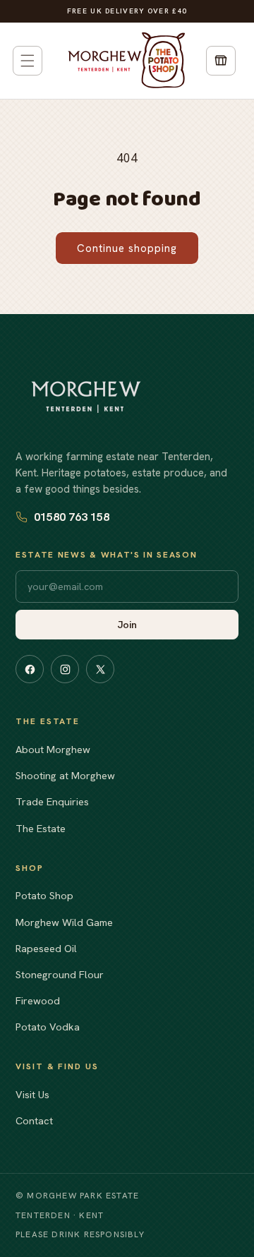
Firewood (38, 1000)
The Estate (41, 828)
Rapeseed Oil (46, 948)
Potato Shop (44, 895)
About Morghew (53, 749)
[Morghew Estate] (86, 397)
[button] (27, 61)
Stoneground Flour (60, 974)
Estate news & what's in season (106, 554)
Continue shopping (127, 248)
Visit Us (32, 1094)
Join (127, 624)
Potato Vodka (48, 1026)
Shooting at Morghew (65, 775)
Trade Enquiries (52, 801)
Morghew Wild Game (64, 922)
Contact (34, 1120)
